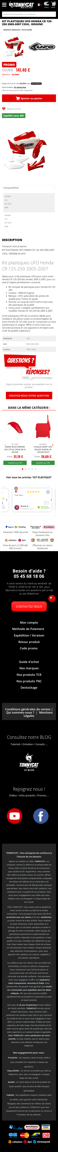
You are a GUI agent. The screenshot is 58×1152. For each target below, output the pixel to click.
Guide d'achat (29, 662)
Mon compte (29, 622)
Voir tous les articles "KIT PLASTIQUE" (29, 477)
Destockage (29, 687)
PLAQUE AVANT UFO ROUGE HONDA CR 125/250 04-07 (43, 449)
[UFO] (42, 47)
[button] (52, 598)
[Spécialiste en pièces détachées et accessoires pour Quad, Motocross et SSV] (21, 5)
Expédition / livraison (29, 635)
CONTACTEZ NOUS (29, 606)
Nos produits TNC (29, 681)
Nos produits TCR (29, 675)
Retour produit (29, 642)
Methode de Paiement (28, 629)
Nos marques (29, 668)
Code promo (28, 648)
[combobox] (29, 14)
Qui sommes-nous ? (20, 712)
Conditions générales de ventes (27, 709)
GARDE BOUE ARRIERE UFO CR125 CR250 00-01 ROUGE (15, 449)
